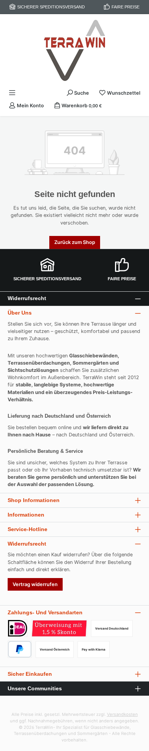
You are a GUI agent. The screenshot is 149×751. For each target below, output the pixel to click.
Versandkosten (122, 714)
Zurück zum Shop (74, 242)
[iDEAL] (18, 628)
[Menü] (12, 93)
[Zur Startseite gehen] (74, 50)
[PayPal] (20, 649)
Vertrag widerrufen (35, 584)
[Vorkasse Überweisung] (59, 628)
